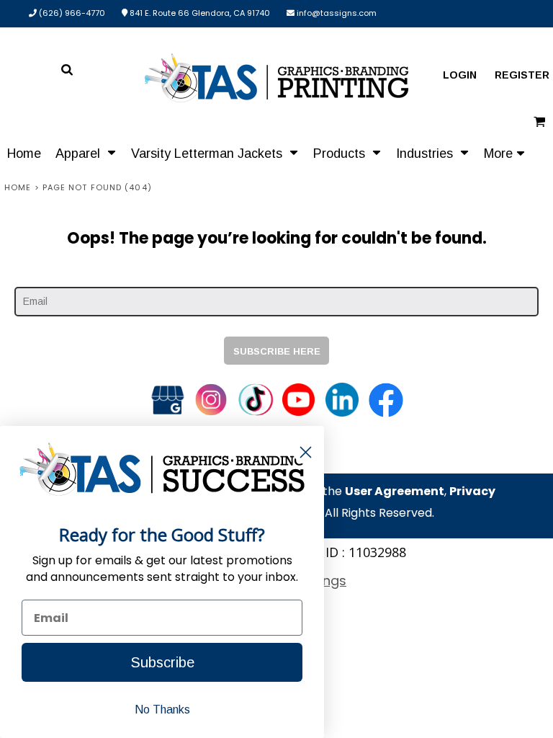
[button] (86, 152)
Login (460, 75)
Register (522, 75)
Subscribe (162, 662)
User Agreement (394, 491)
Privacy (472, 491)
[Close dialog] (305, 452)
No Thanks (162, 709)
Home (17, 187)
